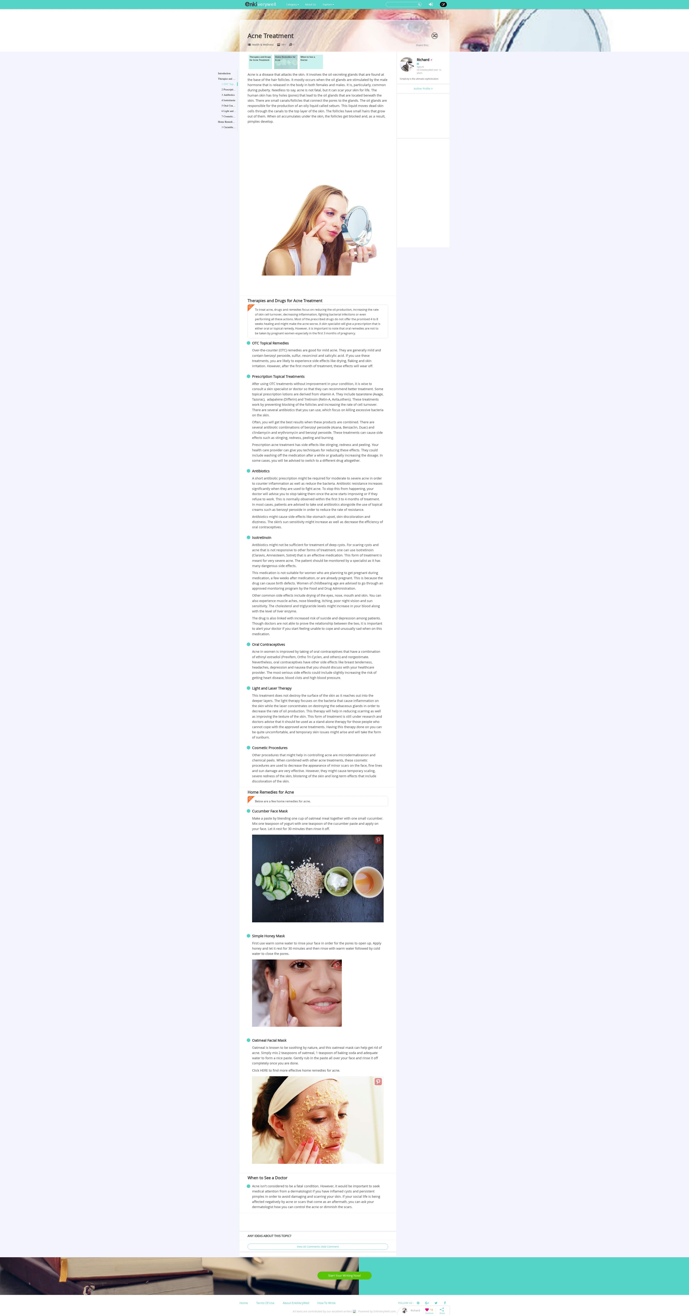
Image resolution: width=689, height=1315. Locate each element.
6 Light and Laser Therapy (229, 111)
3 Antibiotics (228, 95)
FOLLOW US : (406, 1303)
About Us (310, 4)
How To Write (326, 1303)
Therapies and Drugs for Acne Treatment (227, 78)
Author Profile (422, 88)
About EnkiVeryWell (296, 1303)
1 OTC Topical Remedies (229, 84)
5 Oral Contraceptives (229, 105)
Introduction (224, 73)
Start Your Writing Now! (344, 1275)
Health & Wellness (263, 44)
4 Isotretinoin (228, 100)
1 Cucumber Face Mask (229, 127)
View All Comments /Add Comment (318, 1246)
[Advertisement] (318, 151)
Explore (327, 4)
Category (291, 4)
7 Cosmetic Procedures (229, 116)
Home (244, 1303)
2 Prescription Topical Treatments (229, 89)
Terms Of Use (265, 1303)
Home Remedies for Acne (227, 121)
